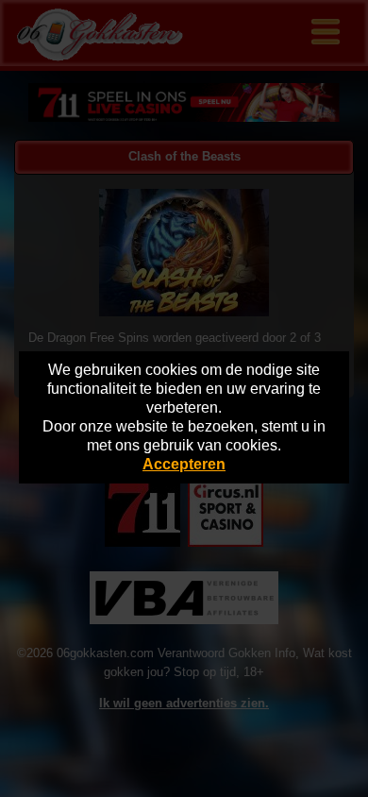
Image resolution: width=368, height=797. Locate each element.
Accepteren (184, 464)
